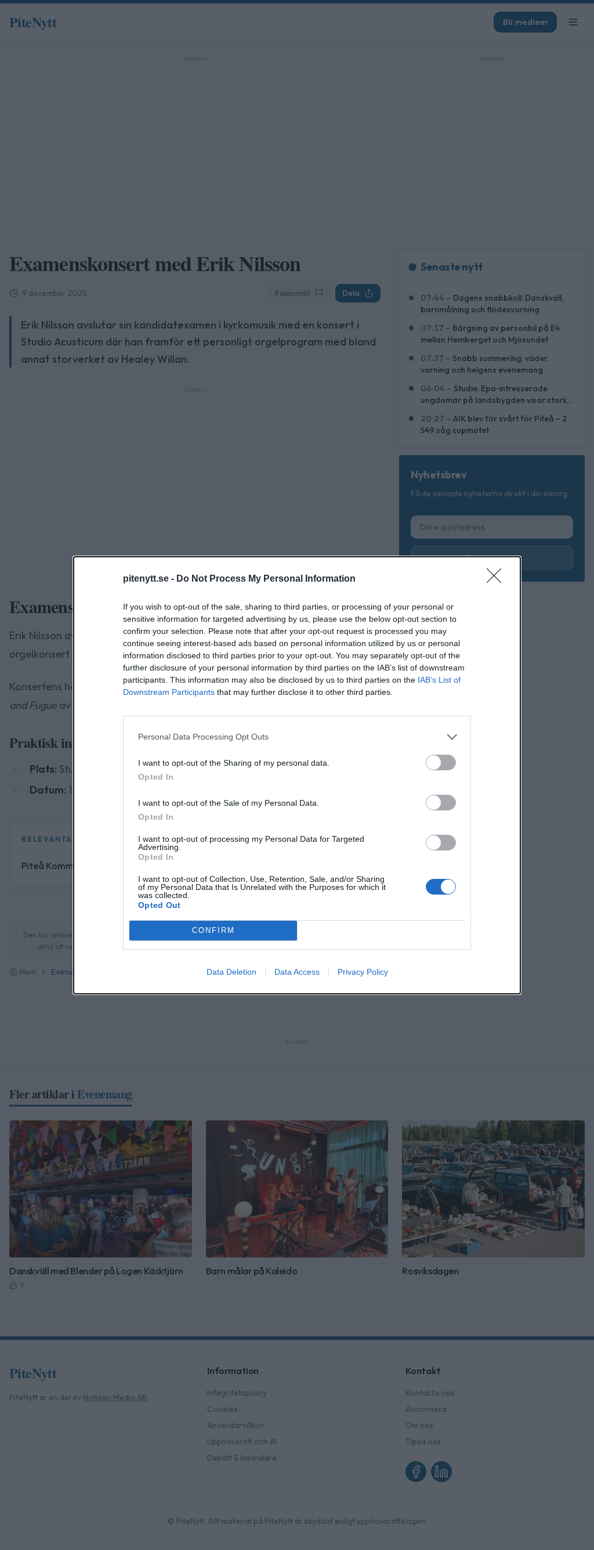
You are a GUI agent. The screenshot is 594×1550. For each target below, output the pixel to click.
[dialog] (297, 775)
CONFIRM (213, 930)
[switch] (441, 762)
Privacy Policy (363, 971)
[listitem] (297, 737)
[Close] (498, 579)
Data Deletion (231, 971)
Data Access (297, 971)
